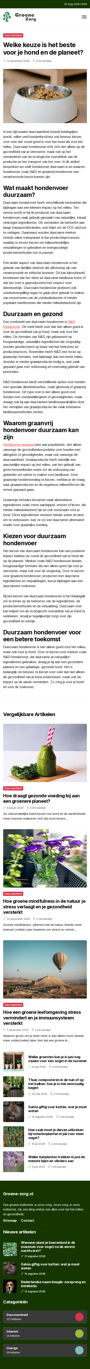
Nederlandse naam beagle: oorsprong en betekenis (53, 1284)
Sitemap (10, 1220)
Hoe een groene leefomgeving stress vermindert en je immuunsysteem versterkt (42, 1017)
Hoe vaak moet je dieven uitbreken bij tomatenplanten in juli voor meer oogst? (56, 1134)
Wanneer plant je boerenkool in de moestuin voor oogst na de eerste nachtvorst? (48, 1247)
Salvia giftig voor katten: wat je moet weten (57, 1109)
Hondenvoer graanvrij (18, 444)
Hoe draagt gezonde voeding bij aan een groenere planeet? (41, 798)
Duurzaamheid (13, 35)
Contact (27, 1220)
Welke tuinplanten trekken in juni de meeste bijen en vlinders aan (56, 1159)
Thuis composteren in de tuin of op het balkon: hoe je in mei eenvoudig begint (56, 1084)
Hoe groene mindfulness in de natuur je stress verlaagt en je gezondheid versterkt (44, 906)
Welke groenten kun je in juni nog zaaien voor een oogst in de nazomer (57, 1059)
